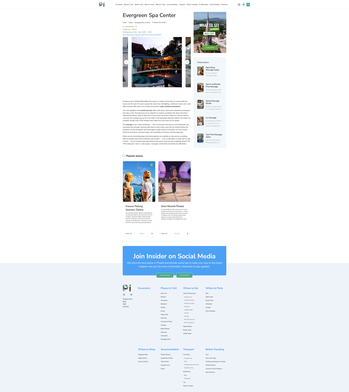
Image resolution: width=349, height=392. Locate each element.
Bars (207, 293)
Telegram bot (127, 299)
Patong (142, 234)
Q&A (124, 304)
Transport (182, 4)
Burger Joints (187, 330)
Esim (207, 355)
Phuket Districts (166, 355)
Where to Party (149, 4)
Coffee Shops (187, 334)
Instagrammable (188, 310)
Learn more (210, 48)
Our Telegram (184, 275)
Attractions (164, 300)
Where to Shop (161, 4)
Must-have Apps (211, 358)
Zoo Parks (164, 318)
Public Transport (188, 386)
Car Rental (186, 355)
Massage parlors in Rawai (142, 22)
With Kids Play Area (189, 319)
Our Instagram (165, 275)
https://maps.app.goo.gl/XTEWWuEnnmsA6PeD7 (143, 35)
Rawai (130, 22)
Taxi (184, 382)
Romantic (186, 316)
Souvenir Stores (143, 362)
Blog (124, 301)
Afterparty (209, 304)
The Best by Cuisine (189, 303)
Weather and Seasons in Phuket (215, 362)
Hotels (163, 369)
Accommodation (172, 4)
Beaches (163, 297)
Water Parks (164, 315)
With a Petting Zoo (189, 322)
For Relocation (203, 4)
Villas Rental (165, 362)
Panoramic (187, 306)
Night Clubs (209, 297)
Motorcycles (187, 378)
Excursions (119, 4)
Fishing (163, 307)
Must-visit (164, 293)
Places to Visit (128, 4)
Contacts (126, 306)
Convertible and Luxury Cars (191, 364)
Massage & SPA (166, 339)
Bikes (185, 375)
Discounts (224, 4)
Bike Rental (186, 372)
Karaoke (208, 307)
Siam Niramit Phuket (172, 206)
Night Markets (165, 329)
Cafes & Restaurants (189, 293)
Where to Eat (139, 4)
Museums (164, 332)
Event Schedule (215, 4)
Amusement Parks (166, 322)
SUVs (185, 361)
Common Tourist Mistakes (214, 369)
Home (125, 22)
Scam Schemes (210, 372)
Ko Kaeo (177, 234)
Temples (163, 325)
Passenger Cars (188, 358)
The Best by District (189, 300)
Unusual (186, 313)
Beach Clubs (209, 300)
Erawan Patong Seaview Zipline (134, 208)
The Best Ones (188, 297)
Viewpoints (164, 336)
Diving (163, 311)
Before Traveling (192, 4)
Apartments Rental (167, 358)
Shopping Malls (143, 355)
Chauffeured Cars (188, 368)
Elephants (164, 304)
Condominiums (165, 365)
